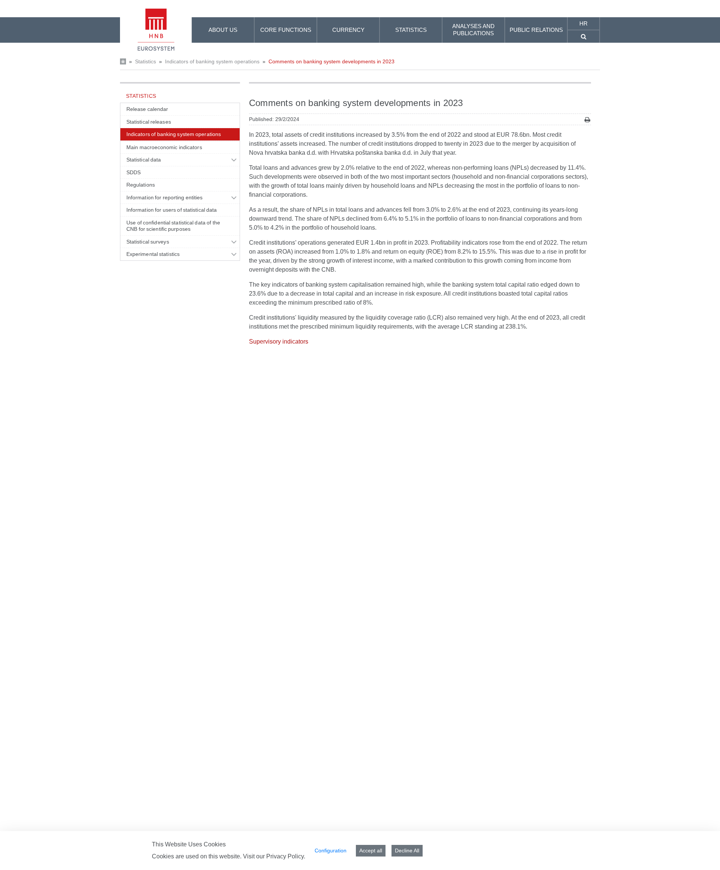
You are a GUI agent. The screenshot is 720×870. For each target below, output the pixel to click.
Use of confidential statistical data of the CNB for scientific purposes (173, 226)
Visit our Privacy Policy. (274, 856)
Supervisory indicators (278, 341)
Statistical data (143, 160)
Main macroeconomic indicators (164, 147)
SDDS (133, 172)
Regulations (140, 185)
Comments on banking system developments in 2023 (331, 61)
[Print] (587, 120)
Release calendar (147, 109)
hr (583, 23)
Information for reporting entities (164, 197)
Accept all (370, 851)
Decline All (407, 851)
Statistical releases (148, 122)
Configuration (330, 851)
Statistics (145, 61)
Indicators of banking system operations (212, 61)
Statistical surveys (147, 242)
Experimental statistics (153, 254)
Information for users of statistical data (171, 210)
